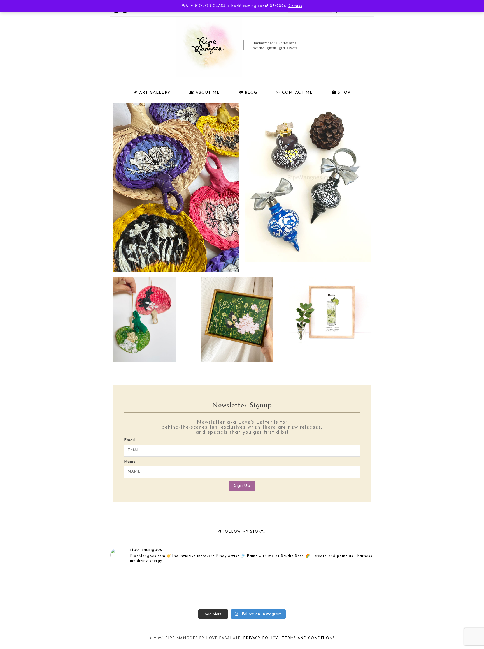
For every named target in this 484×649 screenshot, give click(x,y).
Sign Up (242, 486)
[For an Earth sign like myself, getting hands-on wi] (343, 587)
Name (130, 462)
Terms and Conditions (308, 638)
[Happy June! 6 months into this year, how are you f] (275, 587)
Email (129, 440)
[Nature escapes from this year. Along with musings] (141, 587)
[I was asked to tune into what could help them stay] (208, 587)
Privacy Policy (260, 638)
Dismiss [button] (295, 6)
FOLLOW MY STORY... (244, 531)
